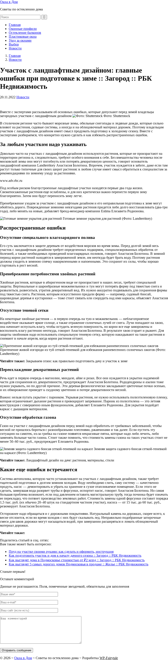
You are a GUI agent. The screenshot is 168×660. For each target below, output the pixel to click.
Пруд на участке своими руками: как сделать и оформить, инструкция (61, 551)
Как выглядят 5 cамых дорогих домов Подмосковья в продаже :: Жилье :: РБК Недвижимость (78, 564)
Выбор (14, 44)
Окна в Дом (9, 2)
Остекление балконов (25, 32)
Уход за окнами (20, 40)
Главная (15, 25)
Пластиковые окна (23, 36)
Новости (15, 48)
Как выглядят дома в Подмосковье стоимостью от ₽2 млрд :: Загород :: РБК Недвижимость (77, 560)
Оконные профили (23, 29)
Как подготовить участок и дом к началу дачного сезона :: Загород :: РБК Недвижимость (75, 555)
